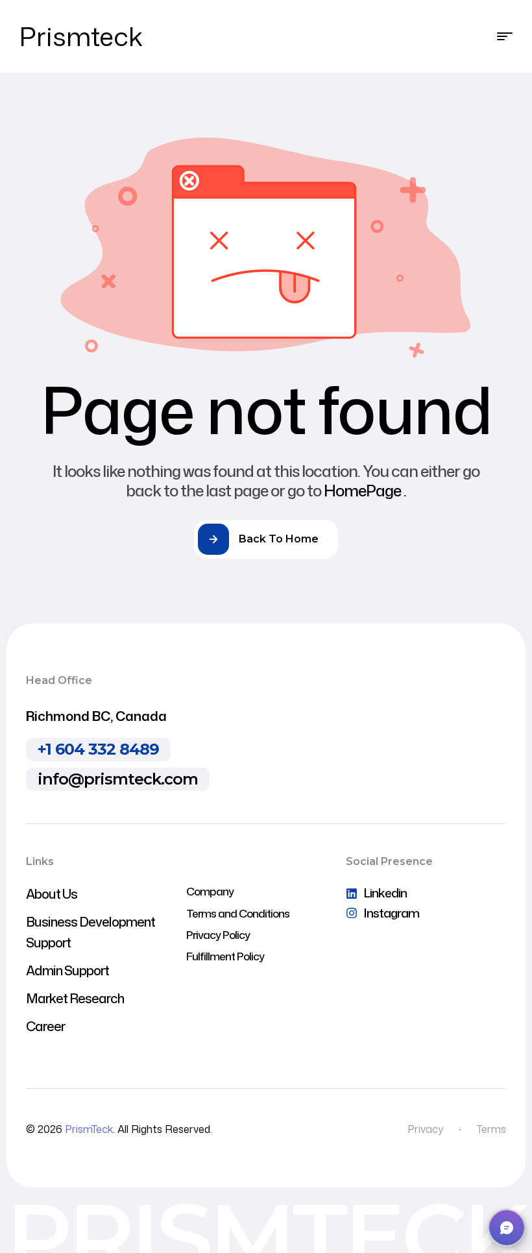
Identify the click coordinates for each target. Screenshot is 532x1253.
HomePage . (365, 491)
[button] (507, 1228)
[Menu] (505, 36)
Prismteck (81, 36)
